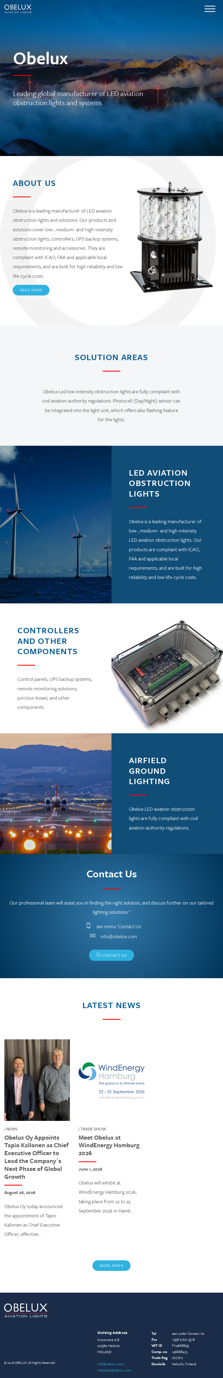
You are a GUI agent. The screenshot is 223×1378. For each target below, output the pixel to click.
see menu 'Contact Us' (118, 926)
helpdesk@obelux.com (114, 1370)
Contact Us (111, 955)
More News (111, 1265)
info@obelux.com (119, 936)
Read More (31, 290)
